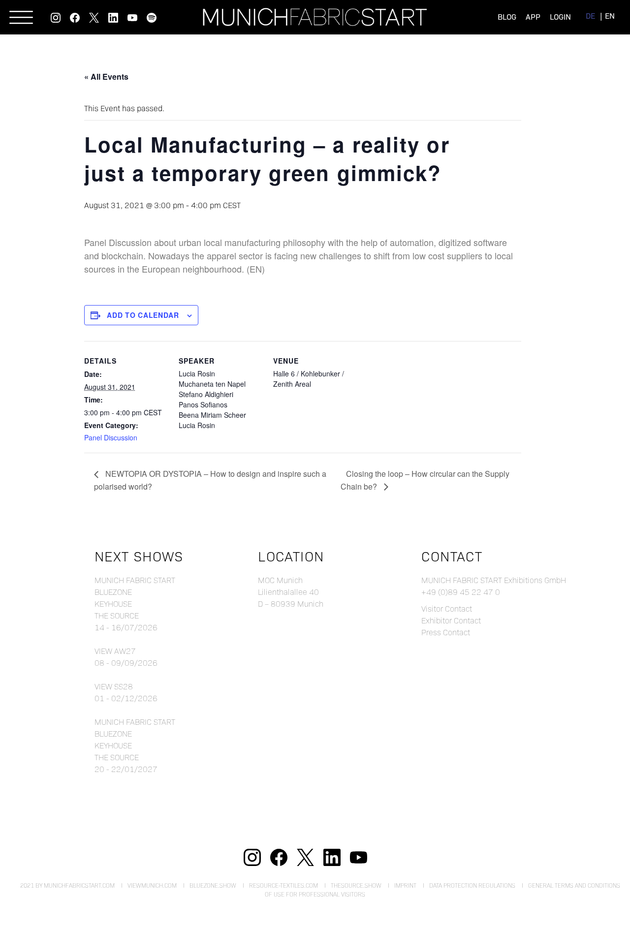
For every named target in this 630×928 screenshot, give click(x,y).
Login (560, 16)
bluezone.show (212, 885)
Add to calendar (143, 315)
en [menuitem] (610, 15)
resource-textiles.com (283, 885)
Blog (507, 16)
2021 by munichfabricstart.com (67, 885)
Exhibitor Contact (451, 620)
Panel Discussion (110, 437)
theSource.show (356, 885)
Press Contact (445, 632)
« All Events (106, 76)
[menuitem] (590, 15)
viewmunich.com (152, 885)
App (533, 16)
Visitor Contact (446, 608)
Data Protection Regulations (472, 885)
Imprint (405, 885)
